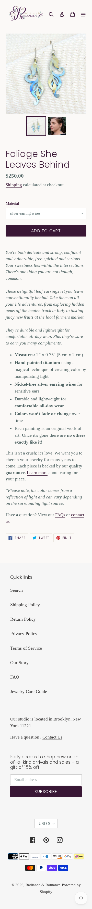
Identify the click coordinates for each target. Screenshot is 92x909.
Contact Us (52, 737)
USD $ (44, 823)
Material (12, 203)
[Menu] (83, 14)
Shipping (14, 184)
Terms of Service (26, 648)
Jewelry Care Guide (28, 691)
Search (16, 590)
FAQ (14, 677)
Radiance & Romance (43, 885)
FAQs (60, 514)
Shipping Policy (25, 604)
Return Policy (23, 619)
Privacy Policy (23, 633)
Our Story (19, 662)
